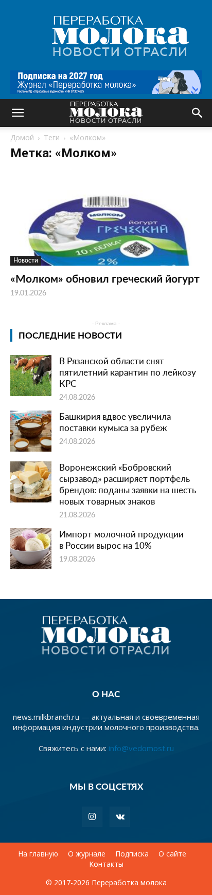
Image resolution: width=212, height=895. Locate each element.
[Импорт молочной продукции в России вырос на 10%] (30, 548)
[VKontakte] (120, 817)
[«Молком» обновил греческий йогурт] (106, 218)
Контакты (106, 864)
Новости (25, 260)
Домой (22, 137)
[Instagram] (92, 817)
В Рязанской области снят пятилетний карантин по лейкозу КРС (127, 372)
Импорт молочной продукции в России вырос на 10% (121, 539)
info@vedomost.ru (141, 748)
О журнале (86, 854)
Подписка (132, 854)
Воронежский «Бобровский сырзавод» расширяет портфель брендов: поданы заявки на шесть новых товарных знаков (127, 484)
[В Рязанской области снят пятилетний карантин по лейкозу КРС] (30, 375)
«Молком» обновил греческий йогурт (105, 278)
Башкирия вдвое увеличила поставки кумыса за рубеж (115, 422)
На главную (38, 854)
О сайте (172, 854)
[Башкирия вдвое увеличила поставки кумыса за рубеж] (30, 431)
